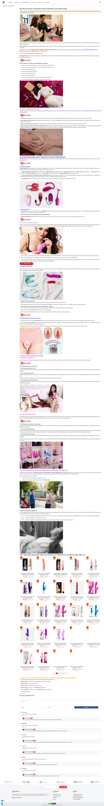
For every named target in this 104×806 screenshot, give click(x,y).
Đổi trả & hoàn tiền (76, 799)
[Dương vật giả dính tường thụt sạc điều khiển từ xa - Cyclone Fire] (77, 611)
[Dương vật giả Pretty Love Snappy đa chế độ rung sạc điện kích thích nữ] (44, 634)
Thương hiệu (46, 2)
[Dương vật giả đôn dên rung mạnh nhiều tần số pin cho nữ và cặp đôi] (77, 588)
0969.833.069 (38, 480)
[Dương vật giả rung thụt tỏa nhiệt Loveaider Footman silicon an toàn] (27, 564)
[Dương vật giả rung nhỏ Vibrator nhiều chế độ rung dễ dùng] (77, 564)
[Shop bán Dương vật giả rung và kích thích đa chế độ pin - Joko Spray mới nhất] (77, 657)
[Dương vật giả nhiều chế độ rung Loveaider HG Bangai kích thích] (60, 634)
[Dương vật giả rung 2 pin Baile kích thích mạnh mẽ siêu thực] (44, 564)
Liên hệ (54, 799)
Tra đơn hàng (63, 787)
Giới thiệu (55, 797)
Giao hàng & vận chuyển (77, 794)
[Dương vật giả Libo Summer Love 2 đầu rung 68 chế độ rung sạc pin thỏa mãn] (27, 634)
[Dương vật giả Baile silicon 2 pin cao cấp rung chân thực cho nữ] (60, 588)
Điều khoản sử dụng (56, 794)
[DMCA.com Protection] (52, 803)
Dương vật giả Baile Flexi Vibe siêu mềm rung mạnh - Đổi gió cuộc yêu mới (93, 644)
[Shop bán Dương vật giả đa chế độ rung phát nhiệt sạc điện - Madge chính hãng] (94, 564)
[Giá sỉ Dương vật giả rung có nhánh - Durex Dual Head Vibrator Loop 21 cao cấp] (77, 634)
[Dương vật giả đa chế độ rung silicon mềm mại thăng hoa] (60, 657)
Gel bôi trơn (40, 2)
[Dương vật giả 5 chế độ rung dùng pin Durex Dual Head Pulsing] (27, 588)
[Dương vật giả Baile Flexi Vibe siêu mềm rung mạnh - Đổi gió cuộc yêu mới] (94, 634)
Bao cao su (33, 2)
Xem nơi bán (22, 693)
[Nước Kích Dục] (4, 2)
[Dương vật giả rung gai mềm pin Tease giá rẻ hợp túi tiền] (44, 657)
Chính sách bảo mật (57, 796)
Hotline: (17, 797)
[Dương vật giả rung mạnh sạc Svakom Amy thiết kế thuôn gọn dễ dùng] (27, 657)
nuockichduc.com (41, 478)
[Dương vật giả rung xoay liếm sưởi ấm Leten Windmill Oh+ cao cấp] (94, 588)
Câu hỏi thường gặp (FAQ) (78, 797)
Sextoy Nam (16, 2)
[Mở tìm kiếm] (99, 2)
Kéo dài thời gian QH (25, 2)
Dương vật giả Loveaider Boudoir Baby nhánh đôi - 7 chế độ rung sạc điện (93, 621)
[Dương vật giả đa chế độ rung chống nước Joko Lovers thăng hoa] (44, 588)
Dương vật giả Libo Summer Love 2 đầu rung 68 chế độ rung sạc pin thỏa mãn (27, 644)
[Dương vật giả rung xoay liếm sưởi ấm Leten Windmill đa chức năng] (60, 611)
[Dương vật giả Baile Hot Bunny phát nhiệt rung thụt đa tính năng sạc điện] (60, 564)
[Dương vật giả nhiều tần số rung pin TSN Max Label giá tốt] (27, 611)
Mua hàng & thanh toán (77, 796)
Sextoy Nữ (10, 2)
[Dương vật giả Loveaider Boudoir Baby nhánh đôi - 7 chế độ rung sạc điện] (94, 611)
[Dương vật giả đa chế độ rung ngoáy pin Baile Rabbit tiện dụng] (44, 611)
